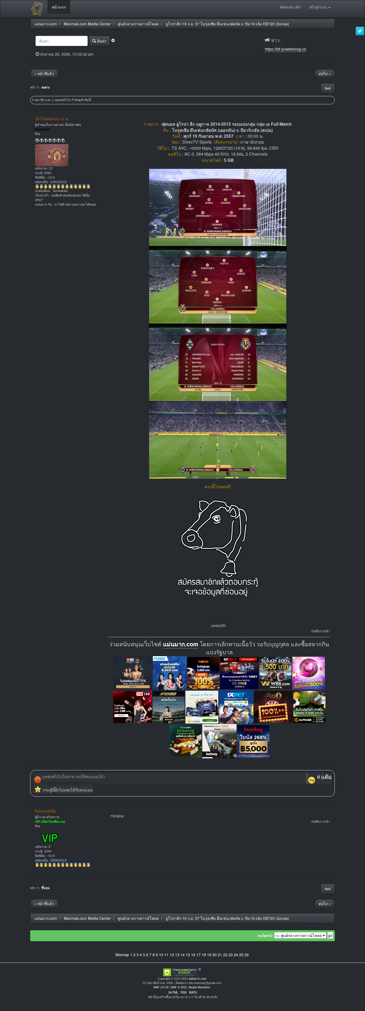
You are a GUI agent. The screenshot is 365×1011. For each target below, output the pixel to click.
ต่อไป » (325, 73)
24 (236, 954)
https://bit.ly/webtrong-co (285, 49)
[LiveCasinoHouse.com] (273, 706)
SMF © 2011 (179, 987)
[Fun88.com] (170, 672)
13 (177, 954)
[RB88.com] (169, 706)
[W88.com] (275, 672)
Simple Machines (199, 987)
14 (182, 954)
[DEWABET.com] (185, 740)
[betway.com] (219, 740)
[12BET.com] (239, 672)
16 (193, 954)
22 (225, 954)
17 (198, 954)
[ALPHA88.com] (309, 706)
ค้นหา (101, 41)
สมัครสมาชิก (290, 7)
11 (166, 954)
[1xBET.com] (236, 706)
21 (220, 954)
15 (188, 954)
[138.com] (132, 706)
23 (230, 954)
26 (246, 954)
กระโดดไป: (265, 936)
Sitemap (122, 954)
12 (172, 954)
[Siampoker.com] (201, 706)
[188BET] (203, 672)
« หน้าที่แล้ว (44, 73)
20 (214, 954)
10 (161, 954)
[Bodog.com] (253, 740)
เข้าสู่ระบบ (318, 7)
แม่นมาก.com (180, 644)
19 (209, 954)
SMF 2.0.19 (160, 987)
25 (241, 954)
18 (204, 954)
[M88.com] (133, 672)
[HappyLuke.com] (308, 672)
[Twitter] (359, 31)
